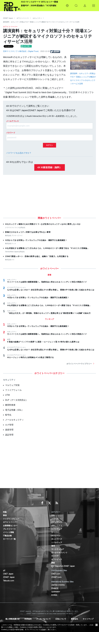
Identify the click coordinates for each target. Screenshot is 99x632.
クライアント (56, 522)
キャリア (55, 556)
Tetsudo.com (8, 581)
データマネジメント (59, 552)
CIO (52, 515)
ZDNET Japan (8, 18)
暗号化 (8, 415)
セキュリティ (37, 18)
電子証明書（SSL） (14, 410)
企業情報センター (10, 525)
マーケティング (57, 549)
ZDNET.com (56, 577)
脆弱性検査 (10, 405)
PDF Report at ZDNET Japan (63, 566)
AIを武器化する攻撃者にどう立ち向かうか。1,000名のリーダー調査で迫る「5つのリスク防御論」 (47, 248)
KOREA (54, 595)
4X (4, 570)
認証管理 (9, 435)
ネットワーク (56, 539)
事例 (5, 515)
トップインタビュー (11, 519)
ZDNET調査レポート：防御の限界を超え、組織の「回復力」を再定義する (37, 256)
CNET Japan (8, 574)
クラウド (55, 519)
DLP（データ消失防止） (16, 400)
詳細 (43, 629)
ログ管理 (9, 425)
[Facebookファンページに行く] (42, 503)
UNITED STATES (58, 585)
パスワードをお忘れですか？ (18, 153)
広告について (60, 619)
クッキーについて (43, 619)
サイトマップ (88, 619)
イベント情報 (8, 532)
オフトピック (56, 559)
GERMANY (55, 592)
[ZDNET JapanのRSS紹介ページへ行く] (56, 503)
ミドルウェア (56, 542)
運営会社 (74, 619)
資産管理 (9, 430)
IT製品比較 (7, 536)
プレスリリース (9, 529)
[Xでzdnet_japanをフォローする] (49, 503)
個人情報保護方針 (12, 619)
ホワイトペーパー (23, 18)
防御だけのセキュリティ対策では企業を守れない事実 (28, 232)
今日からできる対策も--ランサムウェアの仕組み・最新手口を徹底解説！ (36, 240)
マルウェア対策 (12, 385)
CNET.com (55, 574)
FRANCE (54, 588)
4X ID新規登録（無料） (49, 167)
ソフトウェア (56, 529)
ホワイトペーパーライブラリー (79, 364)
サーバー (55, 532)
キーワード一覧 (9, 539)
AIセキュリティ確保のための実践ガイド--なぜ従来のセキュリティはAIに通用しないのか (43, 224)
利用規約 (28, 619)
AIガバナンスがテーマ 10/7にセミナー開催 (39, 2)
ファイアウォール (13, 390)
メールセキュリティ (14, 420)
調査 (53, 563)
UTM (7, 395)
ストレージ (55, 536)
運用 (53, 546)
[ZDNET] (11, 5)
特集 (5, 512)
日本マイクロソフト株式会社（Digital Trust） (21, 51)
